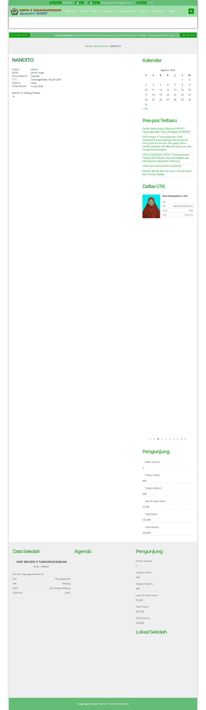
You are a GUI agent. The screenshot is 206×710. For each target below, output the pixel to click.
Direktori (108, 11)
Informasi (158, 11)
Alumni (144, 11)
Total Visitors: (152, 527)
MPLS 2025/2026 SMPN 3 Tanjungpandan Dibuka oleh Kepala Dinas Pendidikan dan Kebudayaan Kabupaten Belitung (166, 158)
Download (30, 22)
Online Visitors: (153, 462)
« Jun (145, 108)
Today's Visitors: (153, 488)
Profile (83, 11)
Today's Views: (153, 475)
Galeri (171, 11)
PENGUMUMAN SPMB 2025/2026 (161, 166)
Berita (95, 11)
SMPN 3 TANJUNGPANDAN (114, 704)
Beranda (70, 11)
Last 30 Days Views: (155, 501)
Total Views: (151, 514)
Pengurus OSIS (126, 11)
